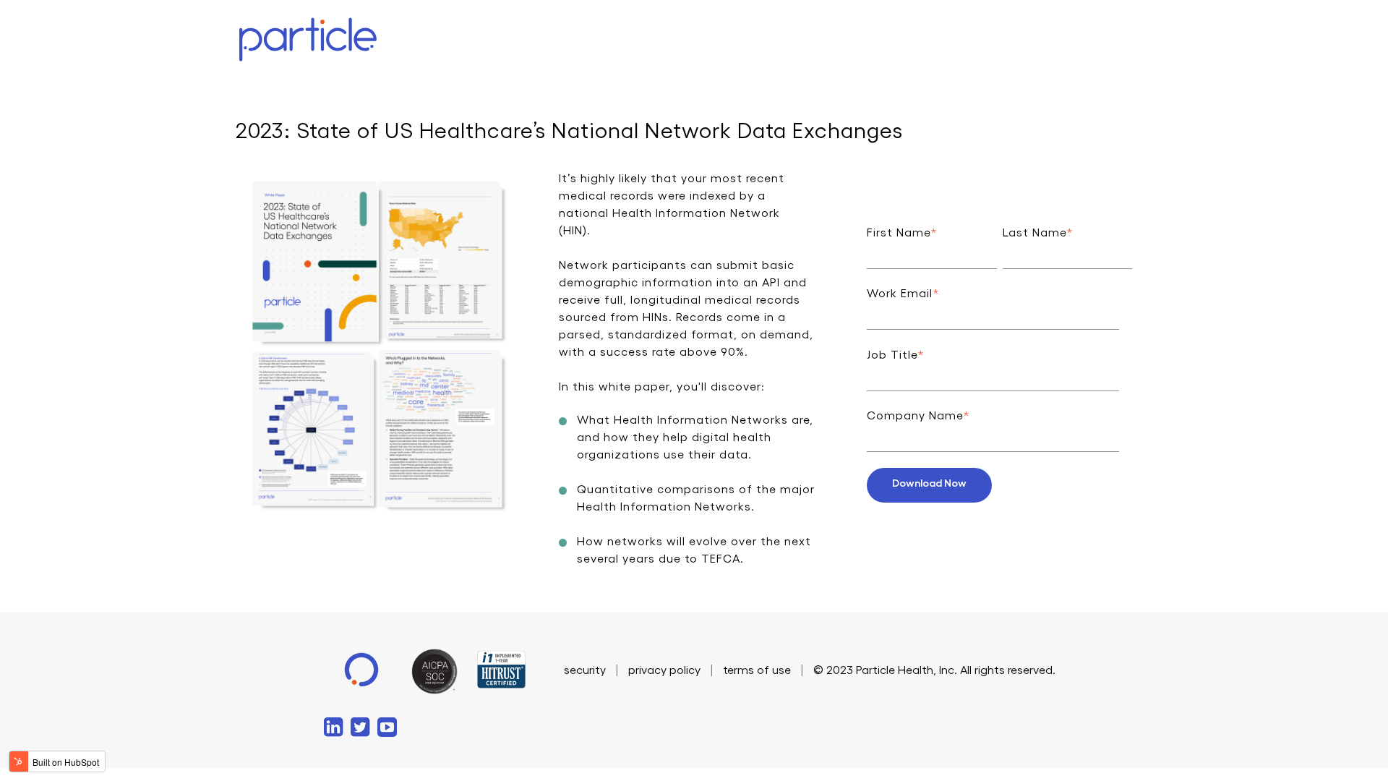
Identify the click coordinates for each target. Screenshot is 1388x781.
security (585, 670)
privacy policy (664, 670)
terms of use (757, 670)
